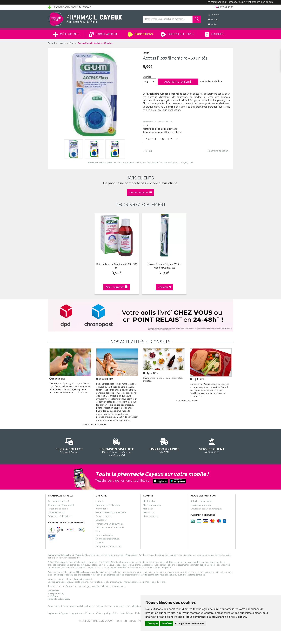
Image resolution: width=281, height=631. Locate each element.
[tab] (186, 139)
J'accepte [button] (152, 623)
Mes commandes (152, 505)
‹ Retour (147, 151)
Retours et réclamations (60, 516)
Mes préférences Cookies (108, 547)
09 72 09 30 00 (212, 450)
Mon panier (148, 509)
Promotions (143, 34)
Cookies (99, 543)
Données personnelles (107, 539)
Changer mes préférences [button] (189, 623)
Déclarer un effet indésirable (109, 528)
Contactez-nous (56, 513)
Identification (149, 501)
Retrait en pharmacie (201, 501)
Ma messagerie (150, 516)
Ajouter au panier (176, 82)
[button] (149, 82)
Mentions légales (104, 535)
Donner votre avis (139, 193)
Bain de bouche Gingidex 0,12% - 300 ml (116, 266)
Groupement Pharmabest (61, 505)
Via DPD (164, 450)
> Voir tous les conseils (187, 401)
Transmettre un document (108, 524)
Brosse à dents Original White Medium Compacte (164, 266)
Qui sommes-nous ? (58, 501)
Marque (62, 43)
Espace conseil (103, 516)
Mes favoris (148, 513)
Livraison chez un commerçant (206, 509)
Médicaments (69, 34)
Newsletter (101, 520)
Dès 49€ (117, 452)
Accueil (51, 43)
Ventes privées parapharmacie (110, 513)
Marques (217, 34)
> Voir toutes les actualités (93, 425)
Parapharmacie (106, 34)
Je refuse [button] (166, 623)
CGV (97, 531)
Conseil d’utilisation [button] (163, 139)
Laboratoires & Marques (107, 505)
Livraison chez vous (201, 505)
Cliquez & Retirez (69, 450)
